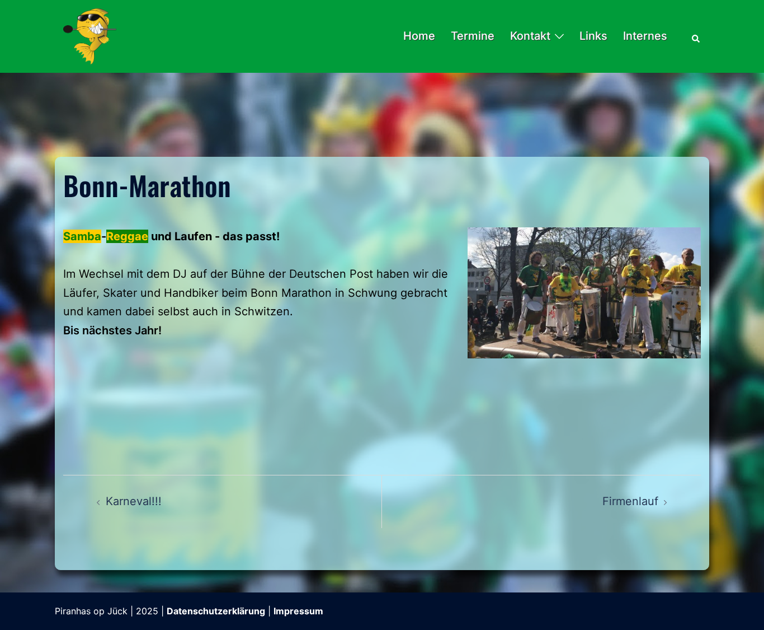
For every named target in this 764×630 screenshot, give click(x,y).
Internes (645, 36)
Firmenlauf (630, 501)
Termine (472, 36)
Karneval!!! (134, 501)
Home (419, 36)
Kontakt (530, 36)
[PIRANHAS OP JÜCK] (89, 35)
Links (593, 36)
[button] (696, 36)
